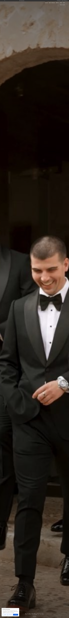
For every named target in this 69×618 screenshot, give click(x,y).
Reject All (10, 614)
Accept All (15, 614)
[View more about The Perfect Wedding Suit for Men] (34, 309)
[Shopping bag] (67, 3)
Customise (5, 614)
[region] (10, 612)
